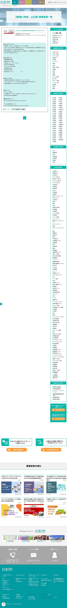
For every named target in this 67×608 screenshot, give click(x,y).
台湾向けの (55, 175)
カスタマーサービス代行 (58, 357)
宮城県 (60, 99)
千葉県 (60, 107)
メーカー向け (56, 82)
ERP (54, 313)
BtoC (54, 205)
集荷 (54, 315)
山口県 (54, 130)
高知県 (54, 134)
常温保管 (55, 242)
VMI (54, 332)
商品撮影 (55, 250)
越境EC (54, 160)
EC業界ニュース (5, 580)
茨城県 (60, 103)
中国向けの (55, 171)
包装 (54, 296)
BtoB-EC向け (56, 52)
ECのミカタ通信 (32, 598)
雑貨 (54, 63)
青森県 (60, 97)
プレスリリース (5, 587)
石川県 (54, 113)
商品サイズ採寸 (56, 358)
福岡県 (60, 134)
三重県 (60, 118)
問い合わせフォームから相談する (21, 579)
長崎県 (60, 136)
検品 (54, 203)
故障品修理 (55, 362)
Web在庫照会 (56, 318)
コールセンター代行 (57, 355)
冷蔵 (54, 162)
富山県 (60, 111)
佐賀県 (54, 136)
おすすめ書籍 (44, 583)
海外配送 (55, 158)
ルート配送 (55, 278)
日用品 (54, 69)
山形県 (60, 101)
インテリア (55, 61)
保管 (54, 201)
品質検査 (55, 366)
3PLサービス (56, 198)
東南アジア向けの (57, 178)
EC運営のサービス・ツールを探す (34, 579)
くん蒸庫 (55, 374)
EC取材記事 (4, 582)
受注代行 (55, 265)
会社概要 (18, 594)
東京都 (54, 109)
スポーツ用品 (56, 80)
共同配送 (55, 215)
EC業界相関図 (31, 597)
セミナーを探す (44, 578)
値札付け (55, 326)
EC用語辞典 (43, 585)
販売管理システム (57, 353)
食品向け (55, 57)
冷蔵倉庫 (55, 186)
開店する (42, 2)
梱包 (54, 226)
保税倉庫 (55, 188)
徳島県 (60, 130)
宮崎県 (54, 139)
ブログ (3, 585)
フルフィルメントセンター (58, 228)
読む (15, 2)
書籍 (54, 75)
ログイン (50, 594)
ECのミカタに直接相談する (59, 582)
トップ (1, 5)
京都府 (60, 120)
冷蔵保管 (55, 211)
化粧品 (54, 59)
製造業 (54, 84)
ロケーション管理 (57, 330)
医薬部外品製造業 (57, 387)
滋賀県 (54, 120)
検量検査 (55, 364)
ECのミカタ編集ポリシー (7, 589)
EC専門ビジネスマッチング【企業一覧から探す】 (34, 584)
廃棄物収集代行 (56, 261)
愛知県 (54, 118)
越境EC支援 (55, 39)
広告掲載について (19, 596)
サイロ (54, 297)
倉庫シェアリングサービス (58, 221)
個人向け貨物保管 (57, 256)
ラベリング (55, 294)
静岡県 (60, 117)
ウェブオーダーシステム (58, 317)
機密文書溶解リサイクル (58, 263)
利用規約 (4, 596)
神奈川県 (61, 109)
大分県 (60, 137)
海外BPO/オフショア (57, 35)
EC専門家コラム (5, 583)
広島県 (60, 128)
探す (28, 2)
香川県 (54, 132)
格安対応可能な (56, 207)
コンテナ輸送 (56, 213)
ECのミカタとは (5, 594)
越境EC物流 (15, 5)
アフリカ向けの (56, 182)
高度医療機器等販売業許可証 (58, 394)
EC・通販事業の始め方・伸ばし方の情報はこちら (59, 579)
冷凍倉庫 (55, 192)
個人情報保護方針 (6, 598)
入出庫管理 (55, 337)
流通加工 (55, 194)
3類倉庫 (54, 286)
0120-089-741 (60, 419)
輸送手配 (55, 299)
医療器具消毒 (56, 336)
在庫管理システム (57, 240)
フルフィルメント (57, 224)
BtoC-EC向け (56, 54)
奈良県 (54, 124)
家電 (54, 73)
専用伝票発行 (56, 343)
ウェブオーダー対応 (57, 360)
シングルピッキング (57, 341)
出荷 (54, 244)
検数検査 (55, 324)
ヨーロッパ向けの (57, 180)
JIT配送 (54, 311)
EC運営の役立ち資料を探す (46, 581)
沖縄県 (54, 141)
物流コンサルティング (58, 196)
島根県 (60, 126)
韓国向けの (55, 173)
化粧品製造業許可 (57, 388)
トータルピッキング (57, 301)
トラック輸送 (56, 217)
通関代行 (55, 233)
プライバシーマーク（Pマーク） (58, 391)
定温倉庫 (55, 156)
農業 (54, 88)
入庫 (54, 280)
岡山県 (54, 128)
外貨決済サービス (57, 37)
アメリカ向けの (56, 177)
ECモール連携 (56, 305)
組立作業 (55, 368)
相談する (22, 2)
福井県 (60, 113)
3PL (54, 150)
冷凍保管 (55, 199)
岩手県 (54, 99)
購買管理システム (57, 351)
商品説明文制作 (56, 292)
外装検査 (55, 269)
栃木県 (54, 105)
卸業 (54, 86)
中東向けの (55, 184)
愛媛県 (60, 132)
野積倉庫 (55, 257)
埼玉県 (54, 107)
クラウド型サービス (57, 275)
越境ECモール (56, 41)
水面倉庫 (55, 309)
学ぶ (35, 2)
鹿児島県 (61, 139)
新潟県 (54, 111)
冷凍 (54, 154)
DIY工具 (55, 78)
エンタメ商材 (56, 76)
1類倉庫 (54, 345)
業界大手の (55, 378)
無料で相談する (60, 410)
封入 (54, 277)
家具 (54, 71)
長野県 (60, 115)
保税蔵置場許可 (56, 397)
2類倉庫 (54, 328)
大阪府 (54, 122)
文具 (54, 65)
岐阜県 (54, 117)
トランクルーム (56, 219)
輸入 (54, 231)
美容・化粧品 (56, 67)
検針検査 (55, 290)
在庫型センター (56, 282)
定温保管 (55, 209)
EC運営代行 (55, 238)
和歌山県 (61, 124)
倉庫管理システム (57, 252)
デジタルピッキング (57, 339)
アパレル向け (56, 56)
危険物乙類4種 (56, 399)
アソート (55, 271)
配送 (54, 237)
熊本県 (54, 137)
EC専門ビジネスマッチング (7, 5)
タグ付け (55, 267)
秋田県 (54, 101)
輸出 (54, 248)
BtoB (54, 190)
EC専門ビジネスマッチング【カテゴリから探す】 (34, 582)
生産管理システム (57, 349)
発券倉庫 (55, 246)
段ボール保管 (56, 254)
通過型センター (56, 273)
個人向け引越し (56, 322)
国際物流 (55, 152)
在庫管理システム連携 (58, 307)
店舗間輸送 (55, 376)
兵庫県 (60, 122)
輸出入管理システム (57, 284)
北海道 (54, 97)
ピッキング (55, 259)
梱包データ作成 (56, 370)
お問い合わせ (18, 598)
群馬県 (60, 105)
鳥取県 (54, 126)
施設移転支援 (56, 320)
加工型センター (56, 288)
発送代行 (55, 235)
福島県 (54, 103)
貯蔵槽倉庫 (55, 372)
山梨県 (54, 115)
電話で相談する (19, 581)
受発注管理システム (57, 303)
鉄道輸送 (55, 347)
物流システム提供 (57, 334)
